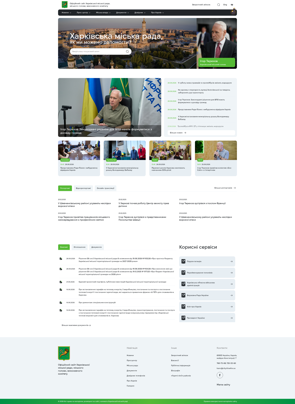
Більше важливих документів (75, 325)
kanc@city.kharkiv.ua (226, 368)
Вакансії (175, 360)
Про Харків (156, 13)
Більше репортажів (223, 188)
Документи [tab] (96, 247)
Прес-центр (82, 13)
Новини (65, 13)
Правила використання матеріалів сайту (220, 401)
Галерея (130, 386)
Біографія (175, 371)
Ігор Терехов (209, 61)
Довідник (139, 13)
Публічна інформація (180, 365)
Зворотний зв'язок (201, 5)
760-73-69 (221, 363)
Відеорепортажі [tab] (83, 188)
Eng (225, 5)
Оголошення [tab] (79, 247)
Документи (121, 13)
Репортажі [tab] (65, 188)
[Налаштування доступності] (231, 4)
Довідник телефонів (136, 376)
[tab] (105, 188)
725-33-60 (231, 363)
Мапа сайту (223, 384)
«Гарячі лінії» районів (181, 376)
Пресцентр (132, 360)
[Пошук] (218, 4)
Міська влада (102, 13)
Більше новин (176, 133)
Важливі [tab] (64, 247)
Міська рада (132, 365)
